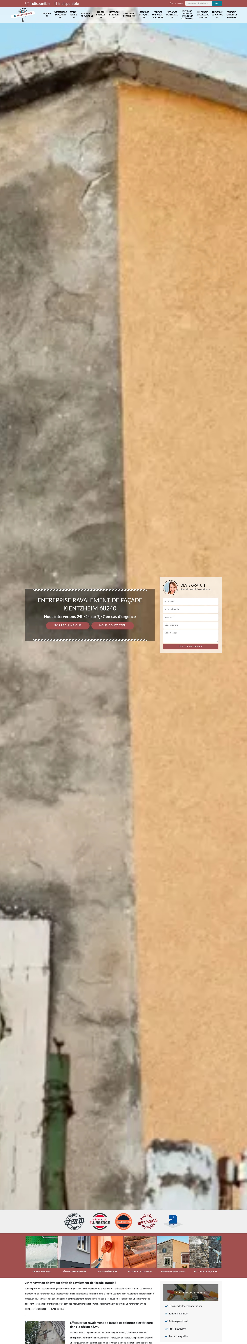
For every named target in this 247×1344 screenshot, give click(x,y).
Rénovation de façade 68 (87, 15)
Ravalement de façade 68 (129, 15)
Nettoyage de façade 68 (144, 14)
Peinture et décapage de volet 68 (203, 14)
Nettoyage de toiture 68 (114, 14)
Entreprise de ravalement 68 (60, 14)
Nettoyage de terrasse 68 (172, 14)
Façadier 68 (47, 15)
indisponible (39, 4)
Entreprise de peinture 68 (217, 14)
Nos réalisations (68, 625)
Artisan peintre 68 (73, 14)
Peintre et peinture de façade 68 (231, 14)
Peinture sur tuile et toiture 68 (157, 14)
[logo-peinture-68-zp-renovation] (22, 15)
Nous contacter (112, 625)
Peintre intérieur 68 (100, 14)
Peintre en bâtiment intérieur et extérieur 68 (187, 15)
